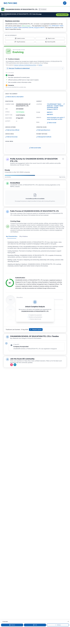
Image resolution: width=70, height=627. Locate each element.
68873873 (50, 114)
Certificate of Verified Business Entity (27, 65)
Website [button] (13, 625)
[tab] (11, 236)
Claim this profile (62, 14)
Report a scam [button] (51, 38)
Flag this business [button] (21, 41)
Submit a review (21, 38)
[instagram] (11, 364)
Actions (59, 625)
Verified (40, 65)
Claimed (16, 65)
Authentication (20, 277)
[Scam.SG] (10, 3)
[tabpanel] (35, 254)
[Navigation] (64, 3)
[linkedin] (15, 364)
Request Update (37, 329)
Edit (36, 625)
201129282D (37, 24)
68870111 (50, 112)
